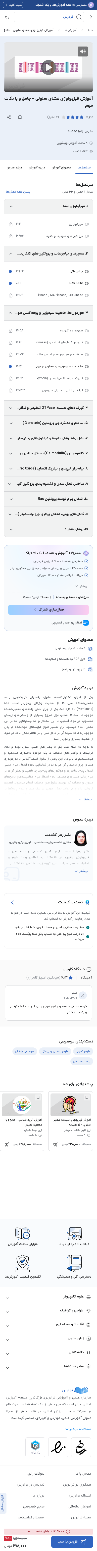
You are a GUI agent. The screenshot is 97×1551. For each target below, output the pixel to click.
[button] (49, 17)
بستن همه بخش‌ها (18, 192)
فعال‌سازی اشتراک (51, 609)
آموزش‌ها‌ (70, 30)
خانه (90, 30)
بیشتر (83, 586)
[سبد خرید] (7, 16)
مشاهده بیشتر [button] (80, 1429)
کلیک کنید (15, 5)
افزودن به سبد (68, 1541)
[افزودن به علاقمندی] (87, 1097)
